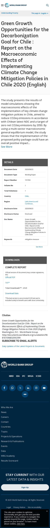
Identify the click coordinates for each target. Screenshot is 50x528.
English (43, 13)
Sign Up (25, 487)
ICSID (38, 376)
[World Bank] (25, 364)
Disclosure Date (10, 208)
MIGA (30, 376)
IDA (18, 376)
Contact (4, 421)
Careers (5, 417)
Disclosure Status (11, 214)
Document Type (10, 175)
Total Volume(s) (10, 191)
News (3, 412)
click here (21, 524)
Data (3, 451)
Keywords (8, 239)
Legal (8, 507)
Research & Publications (12, 441)
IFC (23, 376)
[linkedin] (28, 388)
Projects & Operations (11, 436)
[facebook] (4, 388)
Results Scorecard (9, 460)
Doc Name (8, 219)
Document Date (10, 169)
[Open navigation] (2, 5)
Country (7, 196)
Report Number (10, 180)
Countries (6, 426)
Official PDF (10, 277)
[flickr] (25, 394)
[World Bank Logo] (16, 5)
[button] (47, 5)
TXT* (7, 282)
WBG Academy (8, 455)
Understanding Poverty (9, 13)
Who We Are (7, 407)
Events (4, 446)
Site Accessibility (34, 507)
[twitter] (20, 388)
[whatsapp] (12, 388)
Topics (4, 431)
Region (7, 201)
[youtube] (44, 388)
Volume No (8, 185)
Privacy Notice (19, 507)
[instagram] (36, 388)
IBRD (11, 376)
